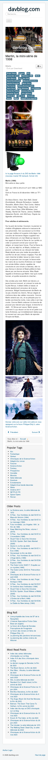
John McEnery (26, 93)
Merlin (37, 76)
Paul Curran (11, 86)
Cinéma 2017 (15, 489)
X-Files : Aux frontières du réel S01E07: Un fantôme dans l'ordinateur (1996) (25, 585)
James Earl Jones (13, 76)
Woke (12, 487)
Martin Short (26, 83)
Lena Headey (35, 88)
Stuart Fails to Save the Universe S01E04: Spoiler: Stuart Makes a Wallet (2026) (25, 591)
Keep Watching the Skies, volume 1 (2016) (24, 530)
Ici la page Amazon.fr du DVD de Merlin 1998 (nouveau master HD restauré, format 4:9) (22, 174)
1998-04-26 (10, 96)
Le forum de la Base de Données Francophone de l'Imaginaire (23, 627)
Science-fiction (16, 466)
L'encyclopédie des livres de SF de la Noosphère (24, 617)
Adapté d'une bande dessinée (21, 485)
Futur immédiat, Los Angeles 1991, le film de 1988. (24, 525)
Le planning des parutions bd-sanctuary (25, 635)
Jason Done (11, 88)
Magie (16, 98)
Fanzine (13, 463)
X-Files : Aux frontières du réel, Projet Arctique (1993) (24, 580)
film (11, 451)
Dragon (21, 73)
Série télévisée (16, 477)
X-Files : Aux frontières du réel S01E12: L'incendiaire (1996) (25, 535)
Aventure (13, 480)
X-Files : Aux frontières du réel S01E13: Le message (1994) (25, 520)
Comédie (13, 473)
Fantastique (14, 454)
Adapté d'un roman (17, 461)
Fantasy (13, 468)
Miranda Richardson (30, 81)
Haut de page (40, 755)
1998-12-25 (21, 96)
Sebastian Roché (13, 93)
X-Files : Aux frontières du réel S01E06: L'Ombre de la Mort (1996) (25, 597)
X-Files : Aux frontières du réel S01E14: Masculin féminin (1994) (25, 516)
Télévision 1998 (27, 76)
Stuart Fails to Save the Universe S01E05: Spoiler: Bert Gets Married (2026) (24, 541)
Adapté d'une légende (29, 98)
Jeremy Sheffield (27, 91)
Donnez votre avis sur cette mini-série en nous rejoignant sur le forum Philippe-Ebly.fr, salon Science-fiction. (23, 424)
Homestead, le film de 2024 (20, 553)
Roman (13, 497)
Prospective (14, 470)
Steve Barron (11, 78)
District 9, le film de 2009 (20, 546)
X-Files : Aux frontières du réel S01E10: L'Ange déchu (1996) (25, 556)
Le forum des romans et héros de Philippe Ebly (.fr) (23, 631)
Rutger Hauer (11, 73)
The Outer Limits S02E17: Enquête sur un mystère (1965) (25, 566)
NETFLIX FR (15, 492)
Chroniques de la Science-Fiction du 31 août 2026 (25, 575)
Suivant (35, 432)
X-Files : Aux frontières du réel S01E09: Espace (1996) (25, 561)
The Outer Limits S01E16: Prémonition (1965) (25, 570)
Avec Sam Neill (24, 78)
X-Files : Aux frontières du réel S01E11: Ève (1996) (25, 549)
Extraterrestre (15, 482)
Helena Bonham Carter (26, 86)
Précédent (14, 432)
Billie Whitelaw (23, 88)
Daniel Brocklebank (13, 81)
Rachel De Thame (13, 91)
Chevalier (30, 96)
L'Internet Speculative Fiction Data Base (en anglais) (23, 622)
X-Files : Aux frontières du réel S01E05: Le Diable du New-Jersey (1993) (25, 601)
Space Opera (15, 494)
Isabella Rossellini (13, 83)
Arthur (9, 98)
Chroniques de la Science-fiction (22, 458)
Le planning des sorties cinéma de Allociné (23, 639)
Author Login (7, 750)
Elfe (28, 73)
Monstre (13, 475)
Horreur (13, 456)
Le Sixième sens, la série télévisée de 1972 (25, 511)
